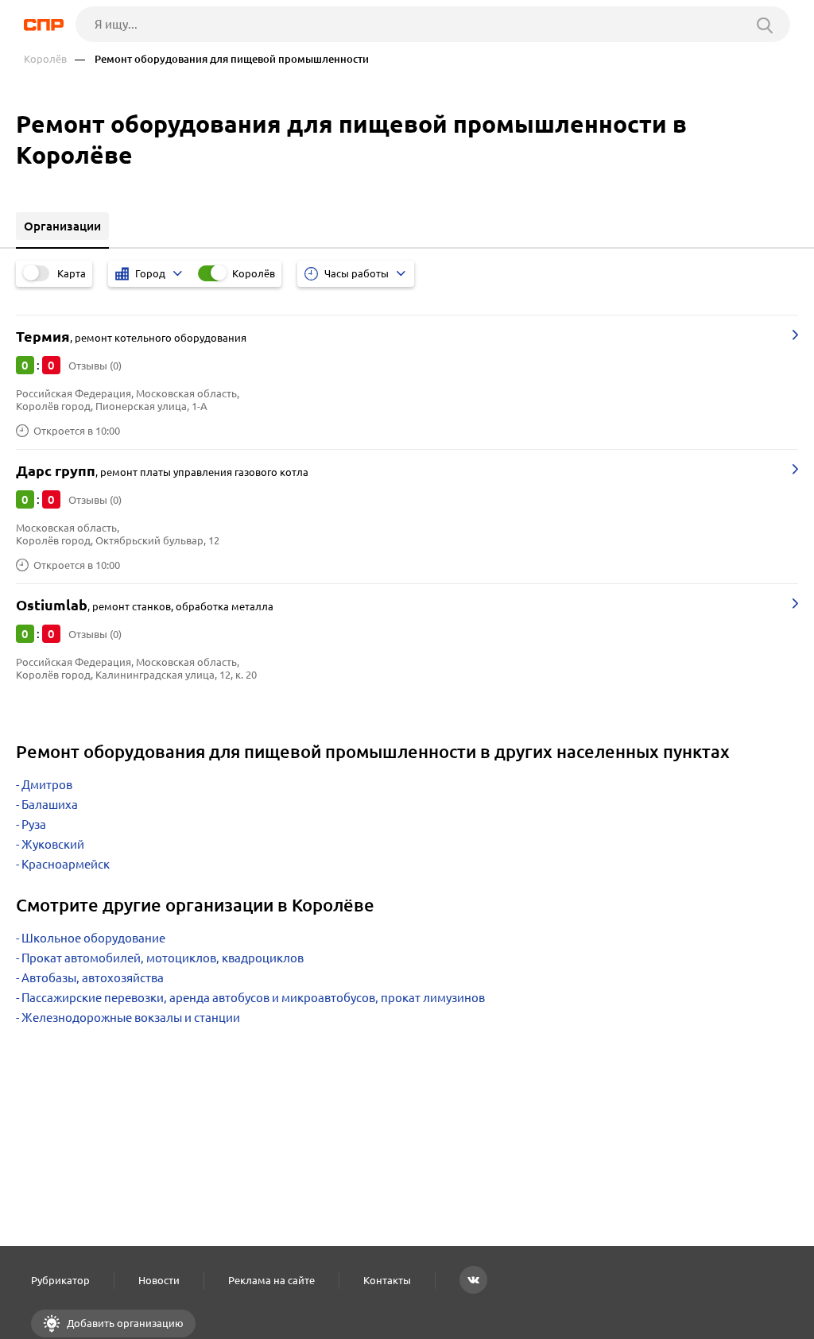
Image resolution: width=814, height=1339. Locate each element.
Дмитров (46, 785)
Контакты (387, 1280)
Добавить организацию (124, 1323)
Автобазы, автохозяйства (92, 978)
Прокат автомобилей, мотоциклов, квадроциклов (162, 958)
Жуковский (52, 844)
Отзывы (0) (95, 365)
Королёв (45, 59)
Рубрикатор (60, 1280)
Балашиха (49, 805)
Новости (159, 1280)
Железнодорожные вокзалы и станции (130, 1018)
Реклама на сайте (271, 1280)
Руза (33, 824)
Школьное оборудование (93, 938)
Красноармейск (65, 864)
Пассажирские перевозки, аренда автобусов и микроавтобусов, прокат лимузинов (253, 998)
